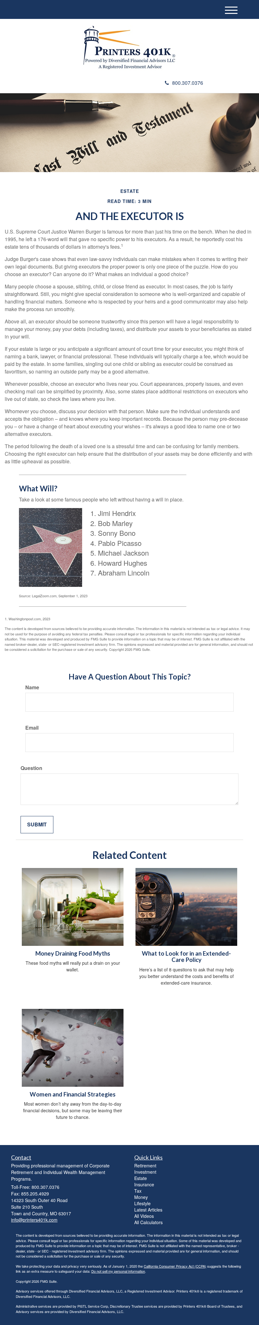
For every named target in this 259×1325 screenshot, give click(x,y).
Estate (140, 1178)
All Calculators (148, 1222)
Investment (145, 1172)
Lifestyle (142, 1203)
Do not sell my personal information (118, 1271)
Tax (138, 1191)
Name (32, 687)
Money (141, 1197)
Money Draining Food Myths (72, 953)
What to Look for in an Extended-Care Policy (186, 956)
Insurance (144, 1184)
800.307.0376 (187, 82)
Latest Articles (148, 1209)
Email (32, 727)
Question (31, 768)
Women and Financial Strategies (73, 1094)
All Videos (144, 1216)
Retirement (145, 1165)
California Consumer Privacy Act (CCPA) (175, 1266)
